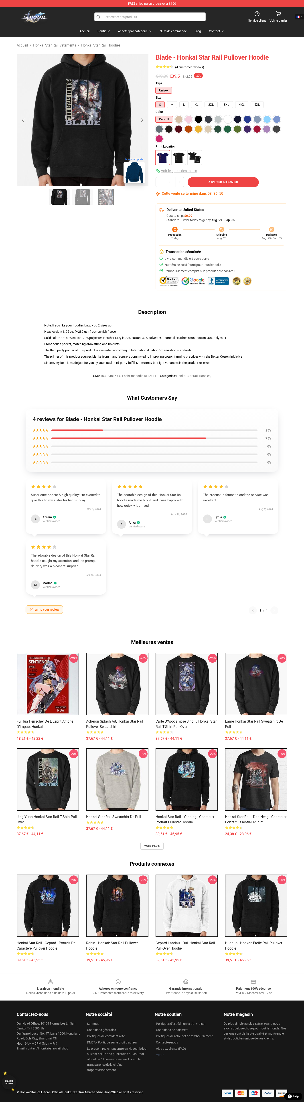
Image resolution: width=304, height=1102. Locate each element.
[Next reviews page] (274, 610)
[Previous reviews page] (253, 610)
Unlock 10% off (9, 1082)
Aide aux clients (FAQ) (171, 1048)
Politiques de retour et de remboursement (184, 1036)
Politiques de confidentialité (106, 1036)
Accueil (22, 45)
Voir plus (152, 845)
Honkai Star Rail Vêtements (54, 45)
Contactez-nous (167, 1042)
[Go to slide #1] (59, 197)
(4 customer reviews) (189, 67)
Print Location (166, 146)
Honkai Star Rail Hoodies (100, 45)
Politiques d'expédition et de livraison (181, 1023)
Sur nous (93, 1023)
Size (159, 97)
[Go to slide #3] (105, 197)
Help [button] (296, 1096)
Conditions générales (101, 1030)
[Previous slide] (23, 120)
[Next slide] (141, 120)
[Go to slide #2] (82, 197)
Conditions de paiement (172, 1030)
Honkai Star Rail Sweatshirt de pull (113, 817)
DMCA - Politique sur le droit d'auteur (112, 1042)
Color (159, 111)
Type (159, 83)
